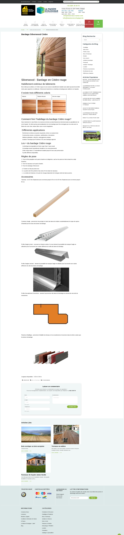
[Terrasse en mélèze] (66, 434)
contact (45, 1)
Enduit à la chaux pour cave (91, 117)
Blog (22, 525)
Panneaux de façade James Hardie (33, 475)
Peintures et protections (89, 69)
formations (44, 530)
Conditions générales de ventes (29, 518)
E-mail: (27, 402)
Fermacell (85, 62)
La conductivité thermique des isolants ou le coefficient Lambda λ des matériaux (92, 94)
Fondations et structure (47, 512)
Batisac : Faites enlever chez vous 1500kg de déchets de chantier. (91, 81)
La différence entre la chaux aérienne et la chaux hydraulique (91, 87)
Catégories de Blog (90, 44)
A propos (23, 521)
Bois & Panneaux (46, 516)
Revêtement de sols (88, 71)
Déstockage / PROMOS (47, 525)
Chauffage (85, 47)
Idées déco (85, 49)
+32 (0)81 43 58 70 (73, 5)
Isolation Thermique (88, 64)
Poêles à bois (86, 51)
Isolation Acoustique (88, 60)
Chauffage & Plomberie (47, 514)
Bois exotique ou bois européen (32, 446)
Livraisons (23, 514)
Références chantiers (88, 73)
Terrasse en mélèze (59, 446)
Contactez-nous (25, 512)
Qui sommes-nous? (25, 1)
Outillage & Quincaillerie (48, 532)
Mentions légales (25, 516)
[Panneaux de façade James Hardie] (36, 463)
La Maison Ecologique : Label (28, 523)
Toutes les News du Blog (35, 29)
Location (40, 1)
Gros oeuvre (86, 58)
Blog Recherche (89, 36)
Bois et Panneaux (36, 380)
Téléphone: (27, 409)
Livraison (34, 1)
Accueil (22, 29)
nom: (26, 395)
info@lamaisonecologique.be (73, 18)
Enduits (85, 56)
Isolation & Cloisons (47, 518)
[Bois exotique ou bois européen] (36, 434)
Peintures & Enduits (47, 523)
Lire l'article (24, 451)
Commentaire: (55, 395)
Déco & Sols (45, 521)
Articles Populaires (90, 77)
